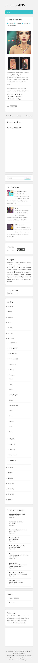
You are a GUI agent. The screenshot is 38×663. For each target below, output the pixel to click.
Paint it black (12, 531)
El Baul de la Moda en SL (17, 546)
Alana (11, 416)
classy (29, 262)
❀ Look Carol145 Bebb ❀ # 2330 (18, 574)
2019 (9, 328)
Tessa (16, 208)
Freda (10, 389)
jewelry (25, 277)
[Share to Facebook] (16, 106)
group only (10, 274)
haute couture (25, 275)
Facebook (19, 94)
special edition (19, 279)
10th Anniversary (19, 225)
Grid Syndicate (14, 598)
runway (13, 279)
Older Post (29, 116)
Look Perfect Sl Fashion (16, 573)
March (12, 449)
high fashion (10, 277)
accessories (10, 262)
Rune (10, 410)
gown (20, 272)
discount (11, 267)
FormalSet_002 (13, 405)
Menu (8, 12)
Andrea (11, 432)
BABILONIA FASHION (16, 522)
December (13, 343)
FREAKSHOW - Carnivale (16, 582)
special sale (27, 279)
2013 (9, 478)
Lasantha (9, 658)
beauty (17, 262)
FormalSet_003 (14, 19)
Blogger (22, 653)
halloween (16, 274)
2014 (9, 473)
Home (19, 116)
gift (13, 272)
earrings (28, 267)
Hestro (11, 554)
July (11, 369)
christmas (22, 262)
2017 (9, 333)
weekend (9, 281)
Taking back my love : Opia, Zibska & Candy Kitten (18, 556)
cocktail (9, 265)
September (13, 359)
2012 (9, 483)
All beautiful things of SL (17, 514)
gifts (17, 272)
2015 (9, 467)
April (11, 444)
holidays (16, 277)
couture (29, 265)
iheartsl (11, 603)
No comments (12, 25)
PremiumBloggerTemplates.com (22, 658)
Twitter (11, 96)
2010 (9, 494)
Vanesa (11, 379)
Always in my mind (14, 547)
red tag (26, 23)
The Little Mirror (14, 581)
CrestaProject (16, 655)
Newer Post (9, 116)
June (11, 375)
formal (9, 272)
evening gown (16, 269)
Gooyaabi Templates (23, 660)
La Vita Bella (13, 563)
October (12, 353)
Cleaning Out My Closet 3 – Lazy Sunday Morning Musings (18, 565)
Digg (19, 99)
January (12, 460)
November (13, 348)
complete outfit (16, 265)
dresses (23, 267)
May (11, 439)
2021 (9, 322)
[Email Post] (7, 106)
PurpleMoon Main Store (21, 91)
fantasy (23, 269)
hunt (20, 277)
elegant (9, 269)
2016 (9, 338)
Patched (11, 421)
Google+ (19, 96)
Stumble (12, 99)
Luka (10, 426)
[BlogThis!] (12, 106)
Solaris (11, 400)
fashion (28, 269)
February (12, 455)
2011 (9, 489)
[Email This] (11, 106)
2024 (9, 306)
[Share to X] (14, 106)
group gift (27, 272)
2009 (9, 499)
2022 (9, 317)
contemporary (23, 265)
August (12, 364)
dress (18, 267)
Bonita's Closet (14, 538)
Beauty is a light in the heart (18, 530)
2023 (9, 312)
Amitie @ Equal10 (14, 515)
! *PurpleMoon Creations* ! (23, 651)
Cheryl (11, 384)
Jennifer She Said (14, 539)
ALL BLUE (12, 523)
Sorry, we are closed (20, 191)
